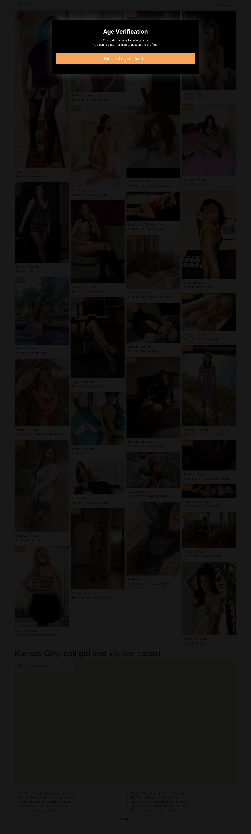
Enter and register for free (125, 59)
